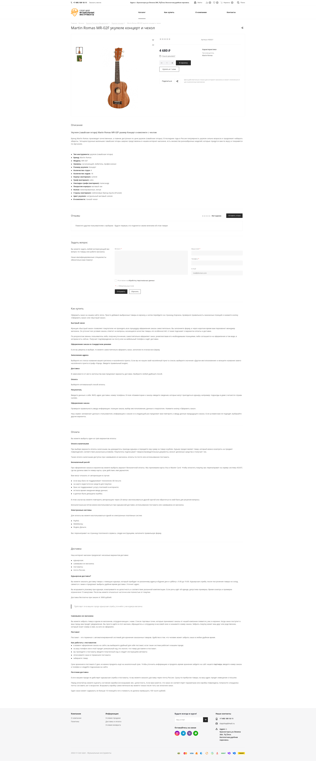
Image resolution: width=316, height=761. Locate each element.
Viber (189, 733)
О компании (76, 718)
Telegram (183, 733)
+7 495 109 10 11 (226, 718)
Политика (75, 721)
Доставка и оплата (113, 721)
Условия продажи (113, 718)
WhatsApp (195, 733)
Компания (76, 713)
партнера (218, 664)
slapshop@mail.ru (227, 723)
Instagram (177, 733)
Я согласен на (136, 280)
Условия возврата (113, 725)
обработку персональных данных (141, 280)
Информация (112, 713)
